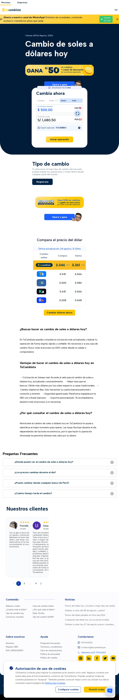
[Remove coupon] (79, 128)
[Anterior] (13, 583)
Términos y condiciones (51, 647)
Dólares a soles (13, 606)
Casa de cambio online (43, 606)
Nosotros (10, 643)
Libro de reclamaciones (51, 650)
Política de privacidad (50, 654)
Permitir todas (96, 689)
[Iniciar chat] (109, 690)
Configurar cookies (68, 689)
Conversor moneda (15, 617)
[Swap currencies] (77, 113)
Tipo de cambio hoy (15, 613)
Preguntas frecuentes (50, 643)
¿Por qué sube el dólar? (44, 609)
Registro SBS (12, 647)
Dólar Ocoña (38, 613)
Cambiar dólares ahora (59, 312)
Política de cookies (48, 658)
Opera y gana (59, 84)
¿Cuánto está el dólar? (16, 609)
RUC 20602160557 (15, 650)
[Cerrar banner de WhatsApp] (117, 19)
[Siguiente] (40, 583)
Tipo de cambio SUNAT (43, 617)
